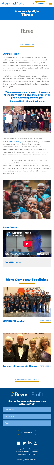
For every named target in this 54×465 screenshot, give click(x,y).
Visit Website (26, 44)
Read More (44, 321)
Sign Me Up (26, 433)
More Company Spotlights (26, 379)
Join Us (41, 3)
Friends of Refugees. (15, 141)
